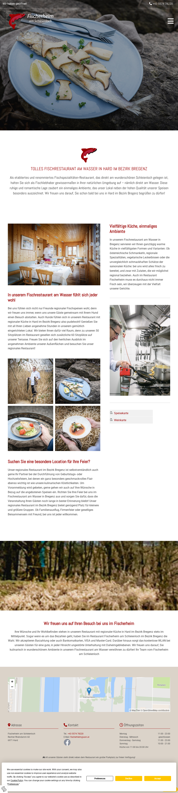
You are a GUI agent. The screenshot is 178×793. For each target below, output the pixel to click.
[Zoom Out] (12, 686)
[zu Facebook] (89, 742)
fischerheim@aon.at (79, 737)
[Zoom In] (12, 681)
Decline (128, 778)
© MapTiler (135, 710)
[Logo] (31, 21)
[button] (118, 21)
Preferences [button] (13, 784)
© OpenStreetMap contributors (155, 710)
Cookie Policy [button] (17, 780)
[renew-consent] (4, 789)
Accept (157, 778)
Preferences (99, 778)
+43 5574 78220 (163, 3)
